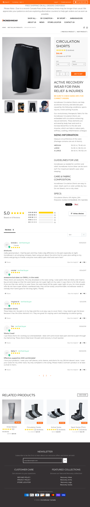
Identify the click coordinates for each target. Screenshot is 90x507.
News (41, 22)
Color (74, 61)
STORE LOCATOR (24, 482)
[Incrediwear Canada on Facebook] (84, 27)
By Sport (61, 18)
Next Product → (82, 31)
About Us (32, 22)
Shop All (32, 18)
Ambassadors (76, 18)
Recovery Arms (66, 480)
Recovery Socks (66, 485)
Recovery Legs (66, 482)
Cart (81, 2)
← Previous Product (67, 31)
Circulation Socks (34, 427)
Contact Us (69, 22)
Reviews (8, 230)
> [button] (50, 376)
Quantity (59, 71)
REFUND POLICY (23, 477)
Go (65, 460)
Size (57, 61)
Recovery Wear (66, 477)
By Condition (46, 18)
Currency (15, 2)
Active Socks (56, 427)
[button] (81, 262)
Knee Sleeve (12, 427)
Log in (56, 2)
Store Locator (54, 22)
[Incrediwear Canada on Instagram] (87, 27)
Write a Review (78, 213)
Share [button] (8, 262)
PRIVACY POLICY (23, 480)
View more (82, 395)
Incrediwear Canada (48, 500)
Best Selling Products (15, 27)
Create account (66, 2)
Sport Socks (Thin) (78, 427)
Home (4, 27)
